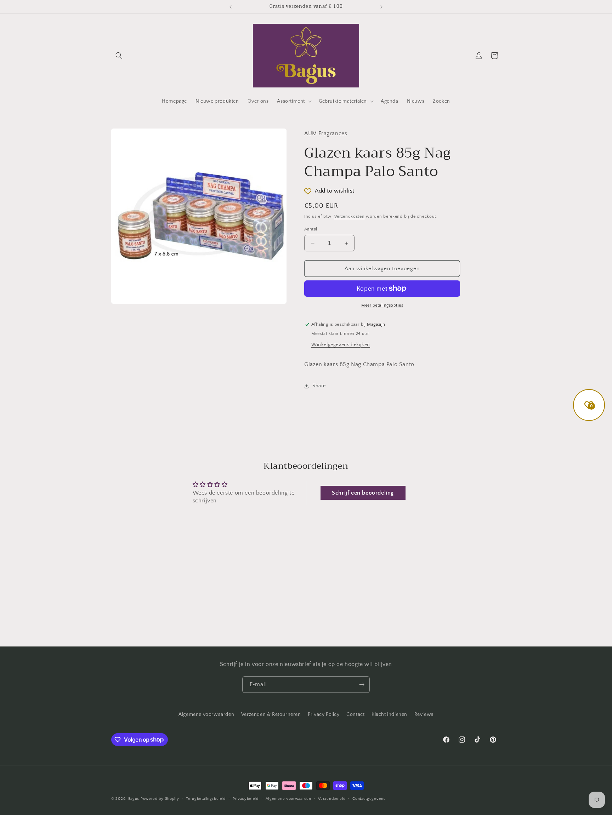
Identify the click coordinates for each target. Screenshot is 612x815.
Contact (355, 714)
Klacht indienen (389, 714)
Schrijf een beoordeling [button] (363, 493)
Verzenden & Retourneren (271, 714)
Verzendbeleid (331, 798)
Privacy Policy (323, 714)
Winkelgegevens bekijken (340, 345)
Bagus (134, 799)
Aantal (310, 229)
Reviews (424, 714)
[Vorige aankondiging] (230, 6)
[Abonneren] (361, 684)
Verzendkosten (349, 216)
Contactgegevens (369, 798)
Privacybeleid (246, 798)
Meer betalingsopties (382, 305)
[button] (119, 55)
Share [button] (319, 386)
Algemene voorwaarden (206, 714)
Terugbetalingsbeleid (206, 798)
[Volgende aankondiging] (381, 6)
